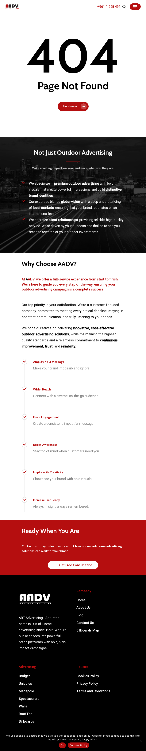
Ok (62, 745)
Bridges (24, 676)
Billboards (26, 721)
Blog (79, 615)
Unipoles (25, 683)
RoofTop (26, 714)
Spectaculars (29, 699)
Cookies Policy (87, 676)
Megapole (26, 691)
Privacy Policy (87, 683)
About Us (83, 608)
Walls (23, 706)
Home (81, 600)
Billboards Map (87, 630)
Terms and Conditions (93, 691)
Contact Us (85, 623)
